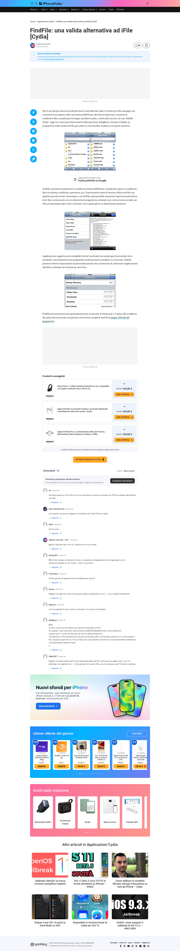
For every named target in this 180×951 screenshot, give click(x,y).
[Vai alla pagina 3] (85, 773)
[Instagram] (132, 946)
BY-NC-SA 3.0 (70, 946)
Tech (111, 9)
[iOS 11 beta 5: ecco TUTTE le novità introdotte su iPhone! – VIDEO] (90, 865)
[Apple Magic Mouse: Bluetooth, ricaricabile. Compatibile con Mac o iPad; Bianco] (140, 746)
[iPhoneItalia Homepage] (50, 3)
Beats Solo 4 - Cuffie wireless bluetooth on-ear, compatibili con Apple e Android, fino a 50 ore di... (83, 387)
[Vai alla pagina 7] (94, 773)
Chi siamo (114, 943)
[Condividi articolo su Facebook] (33, 112)
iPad (43, 9)
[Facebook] (120, 946)
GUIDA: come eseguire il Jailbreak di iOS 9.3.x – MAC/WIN (130, 925)
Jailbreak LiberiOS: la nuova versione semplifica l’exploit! (50, 882)
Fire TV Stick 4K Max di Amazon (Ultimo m (101, 758)
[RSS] (148, 946)
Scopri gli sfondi (46, 706)
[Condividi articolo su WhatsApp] (33, 149)
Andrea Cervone (43, 44)
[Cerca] (36, 3)
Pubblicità (146, 943)
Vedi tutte (137, 733)
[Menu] (32, 3)
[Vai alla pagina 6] (92, 773)
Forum (102, 9)
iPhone (33, 9)
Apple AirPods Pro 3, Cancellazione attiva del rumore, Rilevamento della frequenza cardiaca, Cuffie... (81, 433)
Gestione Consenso (84, 946)
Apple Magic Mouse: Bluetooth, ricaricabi (141, 758)
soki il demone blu (58, 544)
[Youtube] (128, 946)
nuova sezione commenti (54, 59)
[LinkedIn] (144, 946)
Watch (74, 9)
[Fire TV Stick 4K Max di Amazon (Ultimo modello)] (101, 746)
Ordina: (120, 471)
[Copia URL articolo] (33, 159)
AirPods (63, 9)
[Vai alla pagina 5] (90, 773)
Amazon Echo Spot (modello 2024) (81, 757)
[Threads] (136, 946)
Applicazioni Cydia (45, 21)
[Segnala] (60, 502)
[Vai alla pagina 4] (87, 773)
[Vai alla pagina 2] (83, 773)
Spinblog (63, 943)
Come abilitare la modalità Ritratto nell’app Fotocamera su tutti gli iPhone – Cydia (130, 883)
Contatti (123, 943)
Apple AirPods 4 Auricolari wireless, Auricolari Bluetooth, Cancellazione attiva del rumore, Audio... (82, 410)
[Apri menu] (63, 3)
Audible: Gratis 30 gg (62, 757)
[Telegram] (140, 946)
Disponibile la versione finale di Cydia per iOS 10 (90, 924)
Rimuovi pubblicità (90, 101)
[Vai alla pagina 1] (80, 773)
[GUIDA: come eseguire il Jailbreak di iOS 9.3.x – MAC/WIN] (130, 906)
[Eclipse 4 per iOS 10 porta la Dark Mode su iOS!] (50, 906)
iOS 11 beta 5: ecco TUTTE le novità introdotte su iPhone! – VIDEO (90, 883)
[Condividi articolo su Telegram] (33, 140)
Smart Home (89, 9)
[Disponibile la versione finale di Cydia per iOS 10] (90, 906)
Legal (130, 943)
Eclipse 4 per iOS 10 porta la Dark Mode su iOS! (50, 924)
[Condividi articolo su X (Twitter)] (33, 122)
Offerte (120, 9)
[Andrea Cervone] (32, 45)
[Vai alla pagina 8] (96, 773)
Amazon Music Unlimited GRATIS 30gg (42, 758)
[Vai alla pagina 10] (101, 773)
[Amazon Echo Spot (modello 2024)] (81, 746)
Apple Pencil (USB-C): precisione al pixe (121, 758)
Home (32, 21)
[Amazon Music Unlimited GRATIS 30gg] (41, 746)
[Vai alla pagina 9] (98, 773)
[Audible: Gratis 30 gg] (61, 746)
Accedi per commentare (122, 481)
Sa (51, 560)
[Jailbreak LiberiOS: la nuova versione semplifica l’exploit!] (50, 865)
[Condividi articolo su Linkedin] (33, 131)
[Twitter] (124, 946)
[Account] (147, 3)
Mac (52, 9)
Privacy (137, 943)
